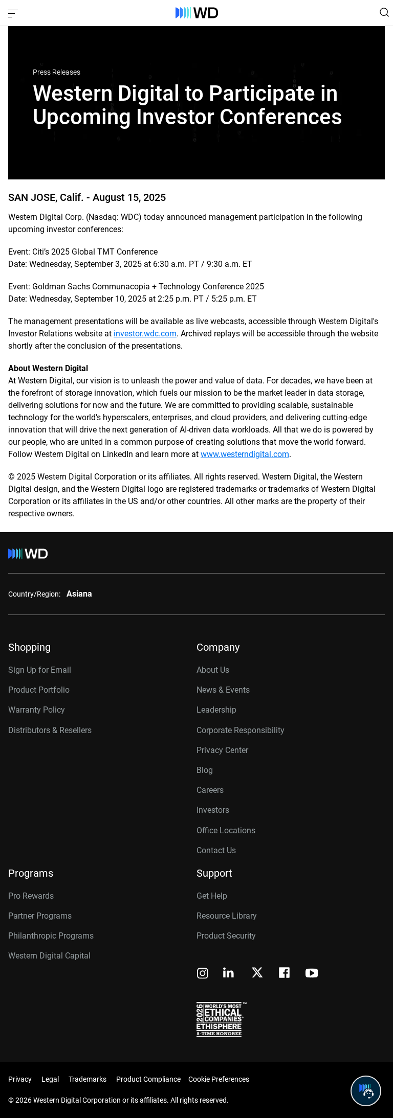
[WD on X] (257, 973)
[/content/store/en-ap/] (197, 13)
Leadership (216, 710)
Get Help (211, 896)
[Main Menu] (14, 13)
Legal (50, 1079)
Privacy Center (222, 750)
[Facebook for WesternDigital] (285, 974)
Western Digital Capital (49, 956)
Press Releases (56, 72)
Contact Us (216, 850)
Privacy (20, 1079)
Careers (210, 790)
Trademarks (87, 1079)
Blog (204, 770)
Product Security (226, 936)
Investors (212, 810)
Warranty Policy (36, 710)
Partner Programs (40, 916)
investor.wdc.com (145, 333)
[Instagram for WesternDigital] (202, 974)
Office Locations (225, 830)
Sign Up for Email (39, 670)
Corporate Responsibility (240, 730)
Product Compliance (148, 1079)
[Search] (384, 12)
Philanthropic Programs (51, 936)
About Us (212, 670)
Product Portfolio (39, 690)
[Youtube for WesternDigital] (311, 974)
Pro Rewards (31, 896)
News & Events (223, 690)
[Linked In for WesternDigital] (229, 974)
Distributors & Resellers (50, 730)
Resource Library (226, 916)
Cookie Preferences (218, 1079)
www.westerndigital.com (245, 454)
